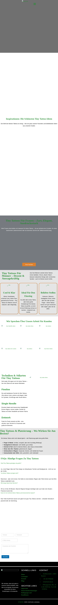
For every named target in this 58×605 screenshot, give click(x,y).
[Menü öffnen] (34, 3)
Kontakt (23, 578)
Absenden (5, 556)
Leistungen (24, 576)
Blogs (22, 581)
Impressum (24, 588)
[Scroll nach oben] (54, 600)
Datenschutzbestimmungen (29, 590)
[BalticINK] (27, 3)
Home (23, 574)
